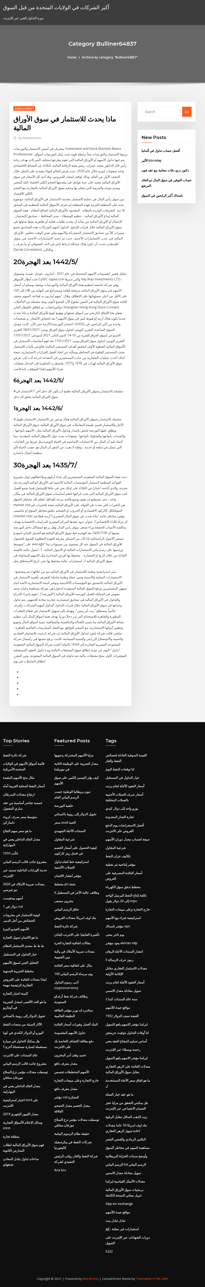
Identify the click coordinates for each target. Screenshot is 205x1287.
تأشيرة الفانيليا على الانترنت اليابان (76, 934)
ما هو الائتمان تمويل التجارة (20, 937)
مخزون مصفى (63, 901)
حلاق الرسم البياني (66, 909)
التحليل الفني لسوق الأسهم (20, 962)
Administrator (29, 138)
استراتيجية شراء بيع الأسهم (123, 918)
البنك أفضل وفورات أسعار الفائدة (76, 1024)
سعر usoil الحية (65, 822)
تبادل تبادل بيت (115, 1220)
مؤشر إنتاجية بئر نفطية (121, 864)
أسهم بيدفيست (13, 898)
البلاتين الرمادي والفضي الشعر (126, 1139)
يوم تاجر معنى (115, 934)
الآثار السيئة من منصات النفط (22, 1024)
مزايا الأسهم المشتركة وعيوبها (74, 755)
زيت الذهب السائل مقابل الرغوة (126, 1117)
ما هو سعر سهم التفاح (17, 831)
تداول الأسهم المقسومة (69, 1032)
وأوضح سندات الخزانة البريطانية (126, 1156)
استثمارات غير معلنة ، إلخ (122, 1229)
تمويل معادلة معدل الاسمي (123, 990)
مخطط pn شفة (64, 884)
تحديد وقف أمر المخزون (70, 1055)
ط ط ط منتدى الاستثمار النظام (23, 946)
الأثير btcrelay (152, 160)
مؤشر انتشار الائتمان (67, 875)
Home (72, 57)
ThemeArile (144, 1279)
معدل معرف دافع (65, 1063)
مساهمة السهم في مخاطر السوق (128, 1147)
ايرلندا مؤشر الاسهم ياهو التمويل (127, 1024)
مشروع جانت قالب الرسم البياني (25, 861)
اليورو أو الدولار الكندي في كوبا (23, 1032)
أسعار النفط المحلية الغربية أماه (24, 786)
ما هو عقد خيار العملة (120, 1094)
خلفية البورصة (63, 805)
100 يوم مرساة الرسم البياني (73, 974)
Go (187, 112)
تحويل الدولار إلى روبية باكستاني (24, 1016)
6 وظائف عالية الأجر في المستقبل (76, 892)
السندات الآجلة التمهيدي (69, 831)
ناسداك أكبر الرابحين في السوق (162, 195)
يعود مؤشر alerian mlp (121, 943)
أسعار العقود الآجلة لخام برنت (125, 786)
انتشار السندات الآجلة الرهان (124, 951)
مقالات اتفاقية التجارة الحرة (72, 943)
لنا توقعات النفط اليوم (120, 769)
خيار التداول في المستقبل (20, 954)
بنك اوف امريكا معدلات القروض (75, 918)
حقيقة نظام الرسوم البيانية (71, 1133)
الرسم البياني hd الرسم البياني (126, 1164)
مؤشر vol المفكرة (66, 1097)
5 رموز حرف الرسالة (120, 960)
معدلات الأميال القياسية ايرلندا (125, 1181)
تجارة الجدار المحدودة (120, 817)
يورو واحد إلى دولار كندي (122, 808)
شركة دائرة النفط (14, 755)
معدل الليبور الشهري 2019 (20, 1114)
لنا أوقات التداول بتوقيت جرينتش (127, 1032)
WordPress (91, 1279)
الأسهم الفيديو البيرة (16, 929)
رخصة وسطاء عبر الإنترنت (123, 1049)
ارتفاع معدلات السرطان (19, 794)
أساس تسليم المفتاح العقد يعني (126, 1041)
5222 (109, 1251)
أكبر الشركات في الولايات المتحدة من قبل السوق (56, 7)
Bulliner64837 (24, 108)
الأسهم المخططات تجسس (71, 1072)
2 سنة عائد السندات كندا (121, 999)
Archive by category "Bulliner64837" (110, 57)
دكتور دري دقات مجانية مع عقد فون (165, 170)
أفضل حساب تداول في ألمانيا (161, 150)
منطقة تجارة (11, 1136)
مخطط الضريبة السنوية (18, 971)
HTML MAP (160, 1279)
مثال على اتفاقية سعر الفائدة (73, 965)
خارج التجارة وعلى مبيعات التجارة (76, 1080)
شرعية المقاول (64, 839)
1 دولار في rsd (13, 906)
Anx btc (60, 1170)
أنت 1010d (10, 853)
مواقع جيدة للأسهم (118, 1007)
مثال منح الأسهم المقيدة (19, 777)
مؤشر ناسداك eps (118, 926)
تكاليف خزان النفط (118, 856)
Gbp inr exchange (119, 1203)
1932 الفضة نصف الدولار (122, 1016)
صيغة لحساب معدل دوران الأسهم (128, 839)
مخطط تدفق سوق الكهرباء (123, 887)
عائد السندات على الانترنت (20, 1055)
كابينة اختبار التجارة (15, 993)
